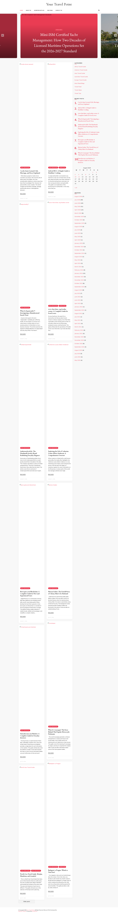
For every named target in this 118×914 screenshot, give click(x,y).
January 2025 (79, 243)
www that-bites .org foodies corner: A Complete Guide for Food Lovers (58, 311)
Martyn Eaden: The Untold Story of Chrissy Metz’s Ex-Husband (59, 593)
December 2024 (79, 246)
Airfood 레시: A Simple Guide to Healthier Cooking (59, 172)
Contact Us (58, 10)
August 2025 (78, 226)
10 (75, 177)
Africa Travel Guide (80, 66)
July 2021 (77, 317)
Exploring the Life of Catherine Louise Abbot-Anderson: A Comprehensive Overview (58, 453)
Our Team (49, 10)
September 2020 (79, 347)
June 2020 (78, 357)
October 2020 (79, 343)
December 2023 (79, 276)
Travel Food (62, 305)
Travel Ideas (59, 29)
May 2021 (77, 320)
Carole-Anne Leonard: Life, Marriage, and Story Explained (30, 172)
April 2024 (78, 263)
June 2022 (78, 300)
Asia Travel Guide (25, 870)
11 (79, 177)
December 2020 (79, 337)
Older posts (26, 901)
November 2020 (79, 340)
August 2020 (78, 350)
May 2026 (77, 206)
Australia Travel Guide (81, 76)
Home (21, 10)
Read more (23, 193)
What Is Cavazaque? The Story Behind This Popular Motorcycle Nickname (58, 732)
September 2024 (79, 253)
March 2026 (78, 213)
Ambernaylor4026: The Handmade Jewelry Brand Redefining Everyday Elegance (30, 453)
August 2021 (78, 313)
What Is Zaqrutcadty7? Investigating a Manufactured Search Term (29, 313)
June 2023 (78, 297)
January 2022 (79, 307)
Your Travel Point (59, 4)
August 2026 (78, 196)
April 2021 (78, 323)
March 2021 (78, 327)
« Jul (76, 187)
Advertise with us (39, 10)
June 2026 (78, 203)
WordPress (34, 911)
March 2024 (78, 266)
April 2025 (78, 240)
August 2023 (78, 290)
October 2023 (79, 283)
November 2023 (79, 280)
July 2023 (77, 293)
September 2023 (79, 286)
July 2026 (77, 200)
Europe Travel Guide (80, 80)
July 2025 (77, 230)
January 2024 (79, 273)
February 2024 (79, 270)
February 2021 (79, 330)
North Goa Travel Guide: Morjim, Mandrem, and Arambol (31, 875)
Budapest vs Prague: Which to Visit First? (58, 871)
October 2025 (79, 220)
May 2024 (77, 260)
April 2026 (78, 210)
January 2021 (79, 333)
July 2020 (77, 353)
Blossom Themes (22, 911)
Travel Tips (62, 167)
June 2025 (78, 233)
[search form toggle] (98, 10)
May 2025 (77, 236)
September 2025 (79, 223)
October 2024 (79, 250)
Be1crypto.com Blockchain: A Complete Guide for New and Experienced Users (30, 594)
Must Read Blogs (25, 167)
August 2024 (78, 256)
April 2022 (78, 303)
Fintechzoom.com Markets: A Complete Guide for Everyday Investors (29, 736)
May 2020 (77, 360)
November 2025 (79, 216)
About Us (28, 10)
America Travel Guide (81, 70)
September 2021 (79, 310)
